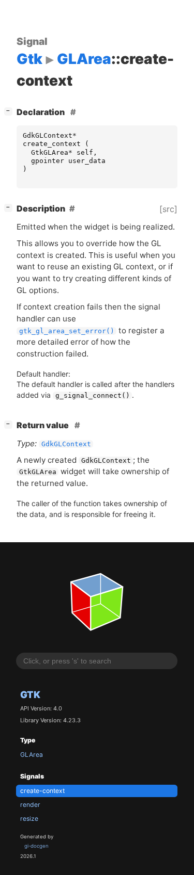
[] (10, 111)
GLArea (31, 754)
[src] (168, 209)
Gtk (30, 694)
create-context (42, 791)
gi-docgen (36, 846)
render (30, 804)
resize (29, 818)
